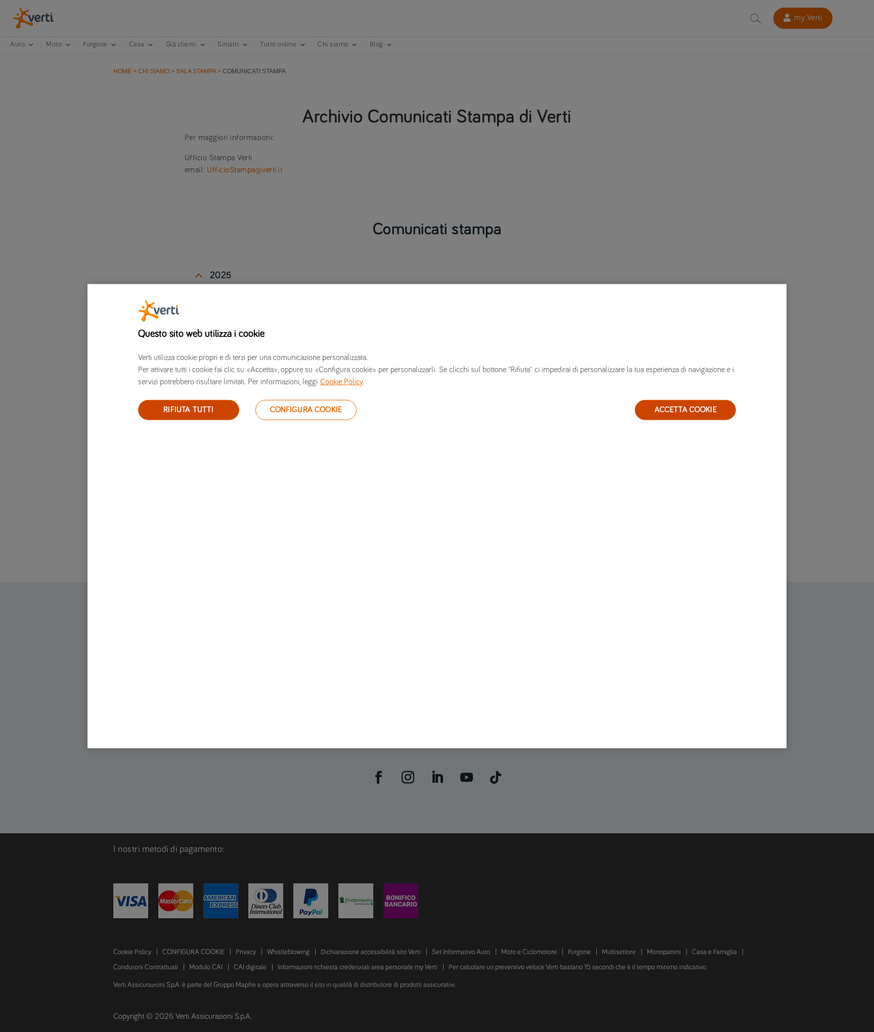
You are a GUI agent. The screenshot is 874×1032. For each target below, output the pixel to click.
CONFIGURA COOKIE (306, 410)
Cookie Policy (341, 381)
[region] (437, 516)
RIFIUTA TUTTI (188, 410)
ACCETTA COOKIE (685, 410)
